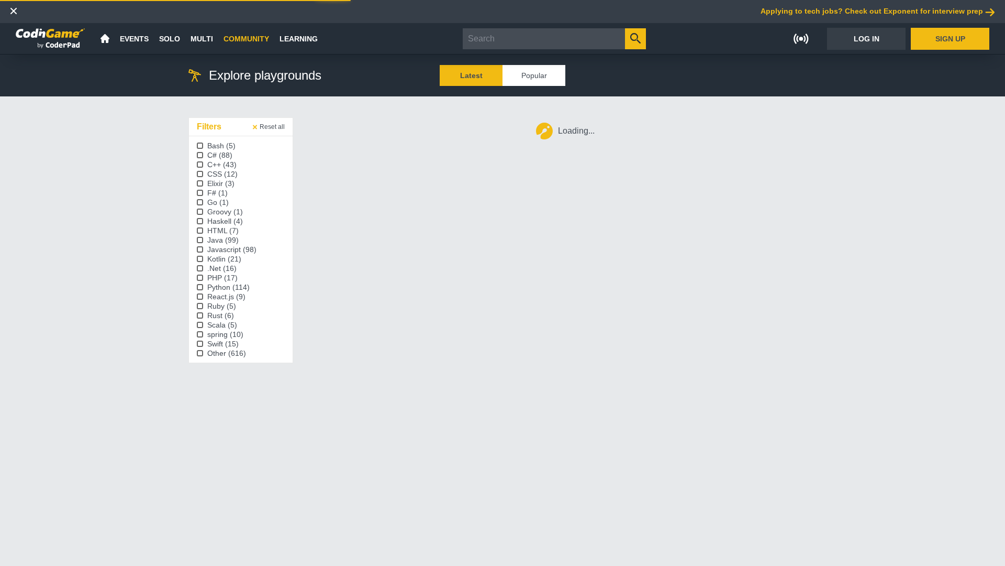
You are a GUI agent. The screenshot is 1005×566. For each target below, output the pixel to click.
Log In (866, 39)
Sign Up (950, 39)
